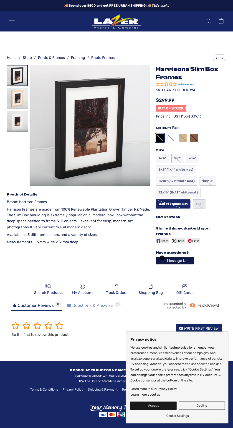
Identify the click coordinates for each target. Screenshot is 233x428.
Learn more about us (145, 395)
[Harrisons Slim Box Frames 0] (17, 75)
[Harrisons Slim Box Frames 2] (17, 121)
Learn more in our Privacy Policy (153, 389)
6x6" (192, 158)
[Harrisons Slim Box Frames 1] (17, 98)
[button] (116, 21)
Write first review (201, 328)
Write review (186, 84)
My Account (82, 292)
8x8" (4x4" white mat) (176, 170)
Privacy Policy (73, 389)
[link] (177, 414)
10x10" (207, 181)
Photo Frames (103, 57)
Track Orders (116, 292)
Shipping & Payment (102, 389)
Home (12, 57)
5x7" (177, 158)
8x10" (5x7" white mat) (177, 181)
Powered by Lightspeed (116, 397)
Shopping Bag (151, 292)
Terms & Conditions (44, 389)
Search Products (48, 292)
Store (27, 57)
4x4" (162, 158)
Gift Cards (184, 292)
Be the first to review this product (39, 334)
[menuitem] (216, 58)
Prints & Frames (51, 57)
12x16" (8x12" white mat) (178, 192)
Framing (78, 57)
